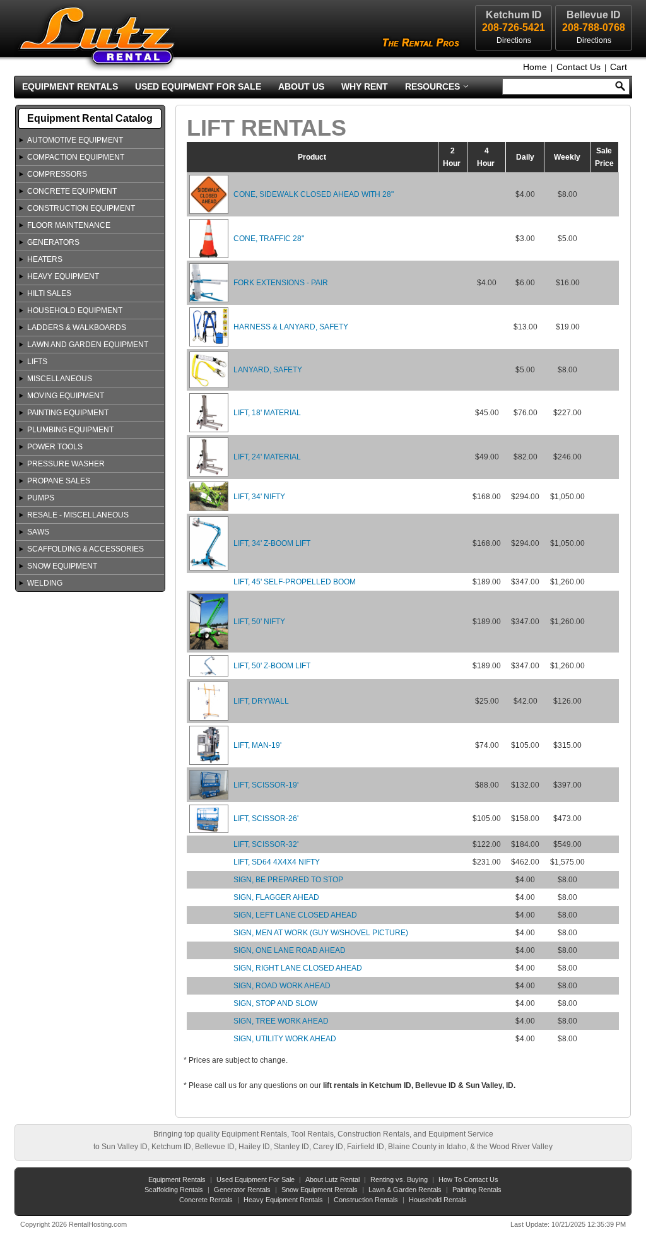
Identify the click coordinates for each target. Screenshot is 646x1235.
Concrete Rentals (206, 1199)
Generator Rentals (242, 1189)
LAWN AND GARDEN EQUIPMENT (87, 344)
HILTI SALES (49, 293)
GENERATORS (53, 242)
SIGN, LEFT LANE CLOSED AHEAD (295, 915)
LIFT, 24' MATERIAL (267, 456)
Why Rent (364, 86)
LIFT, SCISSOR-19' (265, 785)
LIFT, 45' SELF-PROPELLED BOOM (294, 581)
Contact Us (578, 67)
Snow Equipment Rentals (319, 1189)
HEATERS (44, 259)
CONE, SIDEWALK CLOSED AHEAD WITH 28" (313, 194)
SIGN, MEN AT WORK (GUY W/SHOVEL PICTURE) (320, 932)
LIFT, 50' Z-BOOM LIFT (271, 665)
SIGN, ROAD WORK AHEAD (282, 985)
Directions (594, 40)
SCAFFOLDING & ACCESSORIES (85, 549)
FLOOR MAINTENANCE (68, 225)
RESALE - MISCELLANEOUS (78, 515)
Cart (618, 67)
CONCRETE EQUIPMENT (72, 191)
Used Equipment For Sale (198, 86)
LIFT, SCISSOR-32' (265, 844)
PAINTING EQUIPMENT (68, 412)
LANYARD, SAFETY (267, 369)
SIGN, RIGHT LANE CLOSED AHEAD (297, 968)
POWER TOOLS (55, 446)
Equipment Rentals (70, 86)
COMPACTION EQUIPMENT (75, 157)
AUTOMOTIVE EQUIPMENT (75, 140)
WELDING (44, 583)
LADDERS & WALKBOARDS (76, 327)
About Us (301, 86)
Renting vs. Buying (399, 1179)
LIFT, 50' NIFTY (259, 621)
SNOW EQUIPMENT (62, 566)
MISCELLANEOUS (59, 378)
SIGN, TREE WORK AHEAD (281, 1021)
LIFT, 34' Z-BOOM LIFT (271, 543)
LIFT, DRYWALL (261, 701)
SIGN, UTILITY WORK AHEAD (284, 1038)
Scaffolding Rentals (173, 1189)
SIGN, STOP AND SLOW (275, 1003)
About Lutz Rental (332, 1179)
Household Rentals (438, 1199)
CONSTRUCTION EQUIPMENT (81, 208)
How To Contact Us (468, 1179)
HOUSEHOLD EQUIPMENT (74, 310)
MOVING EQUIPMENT (65, 395)
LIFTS (37, 361)
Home (535, 67)
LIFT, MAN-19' (257, 745)
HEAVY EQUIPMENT (63, 276)
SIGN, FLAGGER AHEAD (276, 897)
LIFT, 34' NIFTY (259, 496)
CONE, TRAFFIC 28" (268, 238)
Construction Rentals (366, 1199)
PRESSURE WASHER (66, 463)
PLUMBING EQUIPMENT (70, 429)
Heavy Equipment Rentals (283, 1199)
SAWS (38, 532)
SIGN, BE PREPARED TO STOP (288, 879)
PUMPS (40, 497)
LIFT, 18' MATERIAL (267, 412)
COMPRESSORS (57, 174)
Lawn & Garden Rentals (405, 1189)
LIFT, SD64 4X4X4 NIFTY (276, 862)
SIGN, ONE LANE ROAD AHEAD (289, 950)
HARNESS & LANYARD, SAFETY (290, 326)
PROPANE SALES (58, 480)
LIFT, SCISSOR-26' (265, 818)
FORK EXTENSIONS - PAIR (280, 282)
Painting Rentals (477, 1189)
